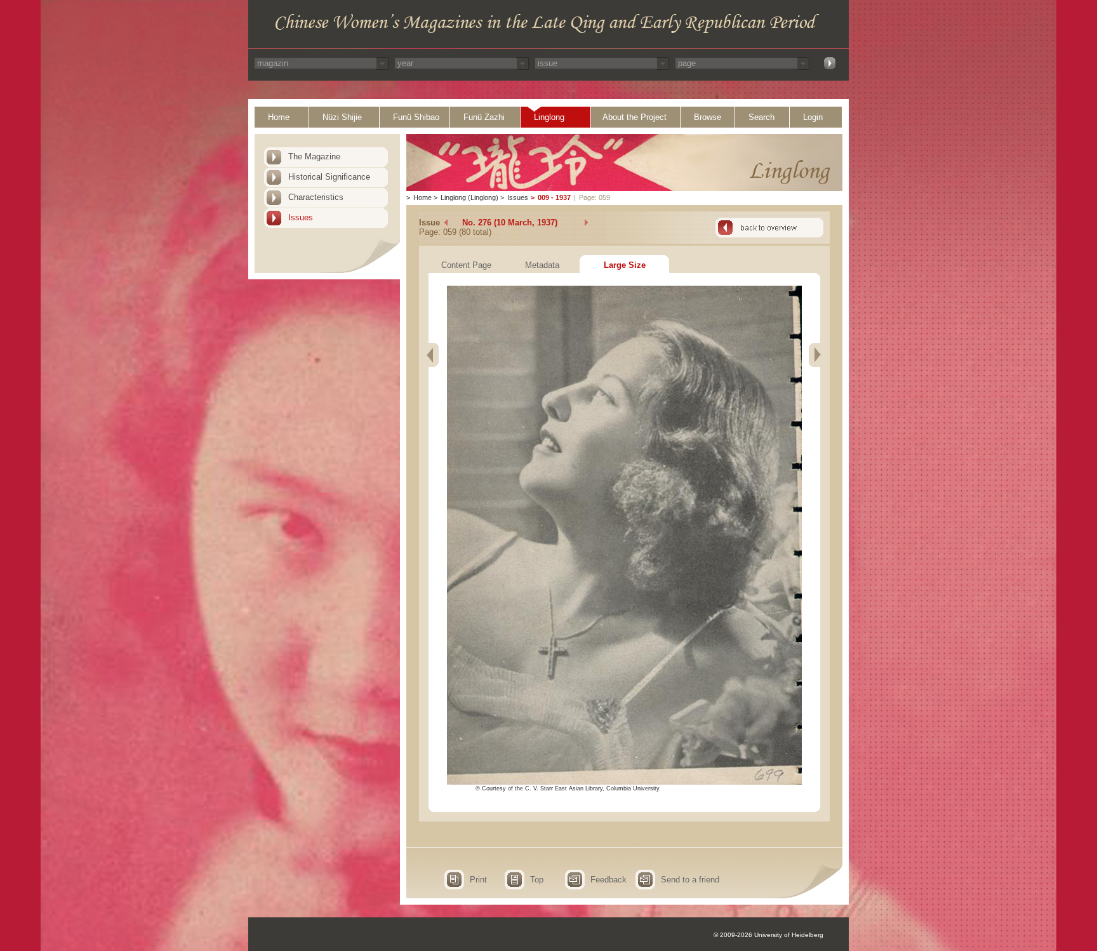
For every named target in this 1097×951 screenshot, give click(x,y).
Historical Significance (329, 177)
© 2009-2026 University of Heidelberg (768, 934)
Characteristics (315, 197)
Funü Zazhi (484, 117)
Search (761, 117)
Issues (300, 217)
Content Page (466, 265)
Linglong (549, 117)
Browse (707, 117)
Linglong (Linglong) (469, 197)
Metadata (542, 265)
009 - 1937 (554, 197)
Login (813, 117)
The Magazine (314, 156)
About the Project (634, 117)
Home (278, 117)
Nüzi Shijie (342, 117)
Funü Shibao (416, 117)
